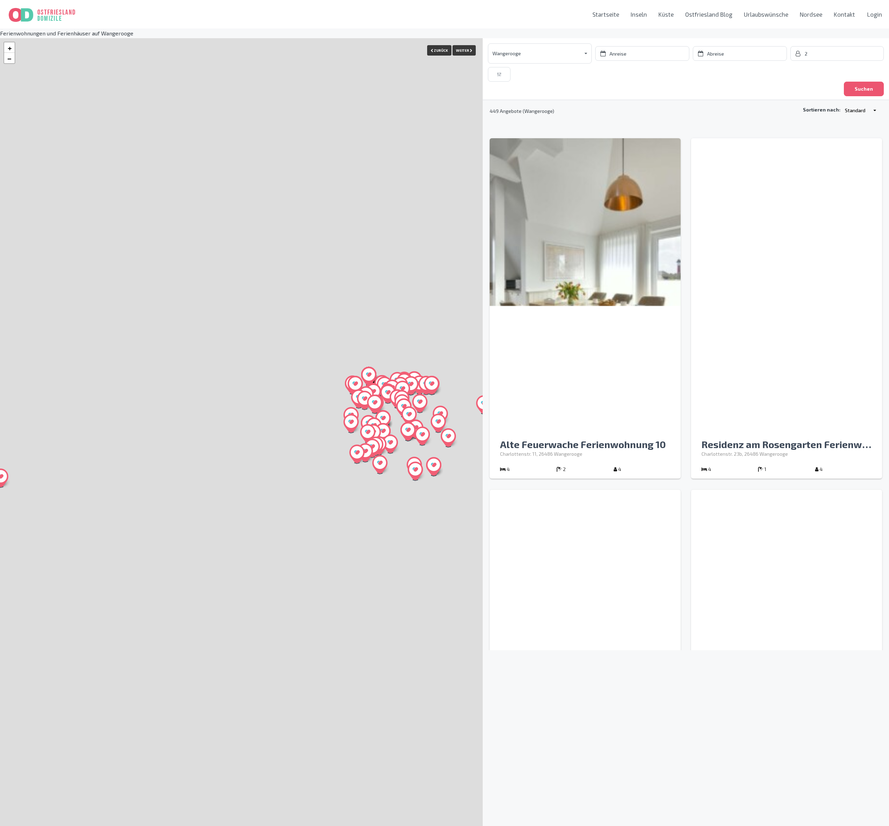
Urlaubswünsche (766, 14)
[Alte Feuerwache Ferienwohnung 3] (374, 404)
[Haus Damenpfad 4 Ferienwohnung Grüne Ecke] (408, 431)
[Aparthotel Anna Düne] (368, 376)
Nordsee (811, 14)
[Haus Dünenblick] (355, 385)
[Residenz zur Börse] (390, 444)
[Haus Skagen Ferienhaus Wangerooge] (367, 433)
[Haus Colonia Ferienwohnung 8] (364, 400)
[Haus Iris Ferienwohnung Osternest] (351, 423)
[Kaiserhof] (410, 385)
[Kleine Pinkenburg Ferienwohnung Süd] (433, 466)
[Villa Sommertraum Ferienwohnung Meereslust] (365, 452)
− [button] (9, 58)
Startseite (605, 14)
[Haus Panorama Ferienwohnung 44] (431, 385)
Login (874, 14)
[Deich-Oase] (380, 464)
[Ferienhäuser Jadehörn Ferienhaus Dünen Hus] (422, 436)
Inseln (639, 14)
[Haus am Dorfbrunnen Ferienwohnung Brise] (383, 419)
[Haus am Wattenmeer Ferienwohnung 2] (357, 454)
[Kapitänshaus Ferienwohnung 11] (438, 423)
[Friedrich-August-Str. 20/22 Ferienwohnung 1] (409, 416)
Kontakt (844, 14)
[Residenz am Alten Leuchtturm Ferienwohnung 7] (383, 432)
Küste (666, 14)
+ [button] (10, 47)
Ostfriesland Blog (708, 14)
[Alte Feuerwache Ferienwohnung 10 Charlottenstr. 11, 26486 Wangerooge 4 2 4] (585, 477)
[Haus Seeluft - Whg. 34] (388, 394)
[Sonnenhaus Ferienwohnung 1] (448, 437)
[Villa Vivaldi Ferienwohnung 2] (419, 403)
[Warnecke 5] (415, 471)
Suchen (864, 89)
